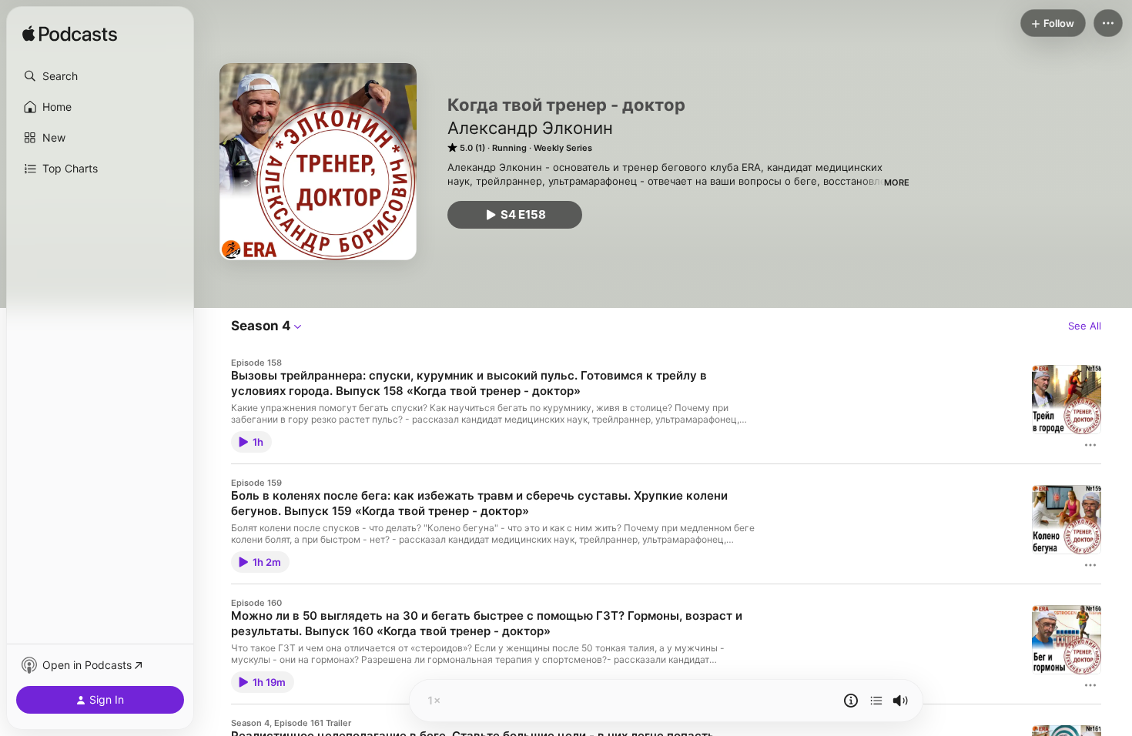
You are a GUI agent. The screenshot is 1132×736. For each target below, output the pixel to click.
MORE (896, 182)
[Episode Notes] (851, 700)
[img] (69, 34)
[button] (100, 76)
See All (1084, 325)
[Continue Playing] (876, 700)
